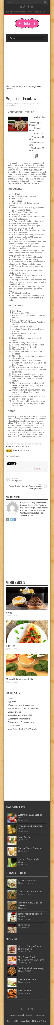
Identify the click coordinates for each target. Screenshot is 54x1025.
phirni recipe (24, 925)
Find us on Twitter (24, 1021)
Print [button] (36, 157)
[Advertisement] (27, 64)
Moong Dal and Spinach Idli (19, 679)
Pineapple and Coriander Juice (21, 722)
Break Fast (23, 86)
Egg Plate (10, 645)
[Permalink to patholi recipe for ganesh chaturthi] (12, 921)
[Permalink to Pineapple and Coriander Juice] (12, 833)
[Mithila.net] (27, 26)
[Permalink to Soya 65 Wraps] (12, 997)
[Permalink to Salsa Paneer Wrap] (12, 986)
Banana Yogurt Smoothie (30, 848)
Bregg (9, 612)
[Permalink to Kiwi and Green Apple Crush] (12, 866)
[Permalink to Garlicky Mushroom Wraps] (12, 975)
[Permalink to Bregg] (27, 609)
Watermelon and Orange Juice (21, 705)
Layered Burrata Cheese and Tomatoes (30, 947)
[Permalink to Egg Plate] (27, 642)
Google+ (29, 1015)
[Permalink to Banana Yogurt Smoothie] (12, 855)
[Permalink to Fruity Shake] (12, 844)
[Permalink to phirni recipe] (12, 932)
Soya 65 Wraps (25, 990)
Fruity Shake (24, 837)
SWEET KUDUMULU (28, 880)
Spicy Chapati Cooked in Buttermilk (23, 708)
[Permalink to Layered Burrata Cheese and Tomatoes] (12, 953)
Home (12, 86)
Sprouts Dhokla (14, 712)
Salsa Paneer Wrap (27, 979)
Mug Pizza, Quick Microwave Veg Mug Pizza (31, 958)
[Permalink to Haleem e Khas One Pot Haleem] (12, 910)
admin (16, 104)
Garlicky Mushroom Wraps (31, 968)
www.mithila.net (17, 1015)
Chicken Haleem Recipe (30, 891)
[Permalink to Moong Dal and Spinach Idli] (27, 675)
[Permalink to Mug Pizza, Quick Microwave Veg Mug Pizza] (12, 964)
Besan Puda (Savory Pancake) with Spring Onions (25, 486)
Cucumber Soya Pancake (19, 719)
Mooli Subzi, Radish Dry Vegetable (23, 729)
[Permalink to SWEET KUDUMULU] (12, 887)
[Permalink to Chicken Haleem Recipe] (12, 898)
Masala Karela (14, 726)
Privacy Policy (39, 1021)
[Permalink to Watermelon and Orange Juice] (12, 822)
